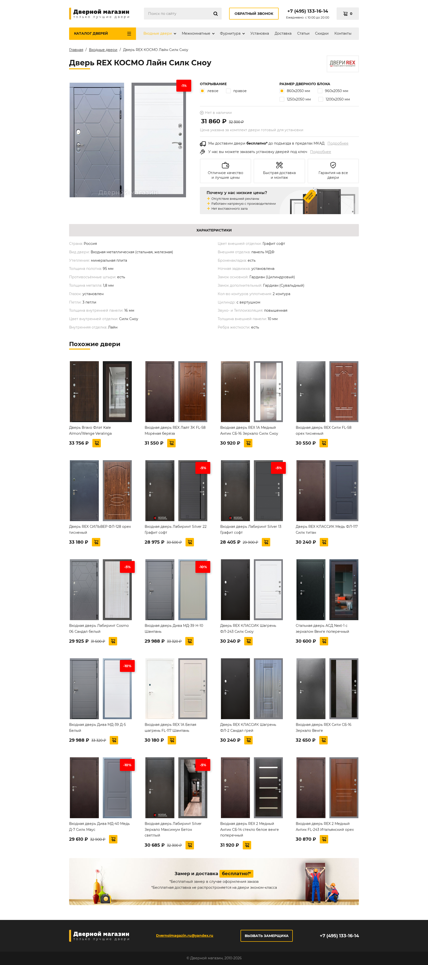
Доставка (283, 33)
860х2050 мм (298, 91)
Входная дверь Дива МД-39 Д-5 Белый (97, 727)
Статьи (303, 33)
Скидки (322, 33)
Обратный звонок (254, 13)
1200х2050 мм (338, 99)
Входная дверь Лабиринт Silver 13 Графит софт (250, 529)
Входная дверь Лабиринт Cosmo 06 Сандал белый (99, 628)
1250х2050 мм (299, 99)
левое (212, 91)
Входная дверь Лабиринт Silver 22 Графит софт (176, 529)
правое (240, 91)
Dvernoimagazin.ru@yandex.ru (184, 935)
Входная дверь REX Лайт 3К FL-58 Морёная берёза (175, 430)
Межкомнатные (196, 33)
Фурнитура (230, 33)
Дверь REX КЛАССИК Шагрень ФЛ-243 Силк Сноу (248, 628)
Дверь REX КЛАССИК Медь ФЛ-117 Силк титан (327, 529)
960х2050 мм (336, 91)
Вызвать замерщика (267, 936)
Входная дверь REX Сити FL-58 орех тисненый (323, 430)
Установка (259, 33)
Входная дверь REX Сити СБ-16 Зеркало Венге (323, 727)
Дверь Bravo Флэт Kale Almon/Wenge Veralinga (90, 430)
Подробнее (337, 143)
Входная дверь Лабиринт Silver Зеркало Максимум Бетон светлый (173, 829)
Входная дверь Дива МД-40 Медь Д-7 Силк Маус (99, 826)
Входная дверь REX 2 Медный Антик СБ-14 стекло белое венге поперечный (249, 829)
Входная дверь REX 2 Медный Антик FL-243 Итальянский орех (325, 826)
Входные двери (157, 33)
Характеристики (214, 230)
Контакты (342, 33)
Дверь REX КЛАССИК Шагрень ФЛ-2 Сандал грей (248, 727)
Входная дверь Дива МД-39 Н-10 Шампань (174, 628)
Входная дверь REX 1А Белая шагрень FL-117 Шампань (170, 727)
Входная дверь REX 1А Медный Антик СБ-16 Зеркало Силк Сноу (249, 430)
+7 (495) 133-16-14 (307, 11)
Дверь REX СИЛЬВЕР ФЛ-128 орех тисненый (100, 529)
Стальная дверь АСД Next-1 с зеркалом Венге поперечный (322, 628)
